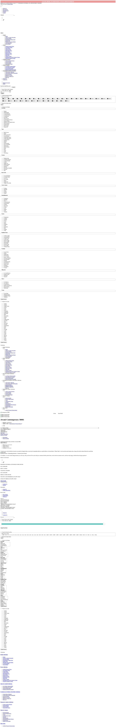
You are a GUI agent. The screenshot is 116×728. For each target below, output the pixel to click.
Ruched (5, 169)
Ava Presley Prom (8, 361)
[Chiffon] (3, 576)
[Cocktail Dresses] (5, 545)
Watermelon (6, 325)
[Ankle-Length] (3, 580)
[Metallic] (2, 565)
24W (11, 101)
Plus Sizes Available (8, 168)
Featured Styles (8, 398)
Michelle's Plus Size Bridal (10, 355)
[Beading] (3, 570)
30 (82, 98)
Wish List (5, 8)
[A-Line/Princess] (3, 591)
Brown (5, 335)
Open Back (6, 165)
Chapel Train (6, 238)
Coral (5, 330)
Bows (5, 200)
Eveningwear (7, 405)
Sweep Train (6, 244)
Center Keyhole (7, 160)
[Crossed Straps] (4, 559)
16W (98, 98)
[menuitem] (59, 8)
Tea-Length (6, 245)
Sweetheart (6, 266)
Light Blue (6, 312)
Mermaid (6, 275)
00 (9, 98)
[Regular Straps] (4, 602)
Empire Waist (6, 274)
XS (44, 101)
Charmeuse (6, 217)
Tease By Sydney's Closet (10, 372)
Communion (6, 116)
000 (5, 98)
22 (63, 98)
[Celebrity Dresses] (4, 554)
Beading (5, 199)
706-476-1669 (10, 4)
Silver (5, 338)
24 (68, 98)
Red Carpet (6, 125)
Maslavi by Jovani (9, 385)
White (5, 340)
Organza (5, 224)
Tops (5, 150)
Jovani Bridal (7, 357)
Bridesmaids (6, 112)
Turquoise (6, 311)
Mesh (5, 223)
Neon (5, 190)
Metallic (5, 189)
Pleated (5, 166)
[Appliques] (3, 569)
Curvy (6, 400)
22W (5, 101)
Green (5, 307)
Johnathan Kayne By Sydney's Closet (12, 371)
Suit (5, 149)
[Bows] (3, 571)
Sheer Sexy (6, 145)
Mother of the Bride (9, 406)
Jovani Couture (8, 393)
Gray (5, 337)
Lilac (5, 318)
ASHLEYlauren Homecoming (11, 410)
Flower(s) (6, 205)
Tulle (5, 230)
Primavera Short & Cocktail (10, 379)
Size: (1, 427)
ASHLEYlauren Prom (9, 360)
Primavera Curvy (8, 368)
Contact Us (5, 484)
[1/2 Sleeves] (4, 596)
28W (22, 101)
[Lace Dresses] (4, 551)
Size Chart (2, 432)
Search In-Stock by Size (7, 95)
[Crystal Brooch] (3, 572)
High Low (6, 163)
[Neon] (2, 566)
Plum (5, 326)
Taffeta (5, 229)
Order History (5, 495)
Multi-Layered (7, 164)
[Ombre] (2, 567)
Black (5, 336)
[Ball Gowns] (4, 548)
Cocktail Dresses (7, 114)
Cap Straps (6, 293)
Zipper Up (6, 181)
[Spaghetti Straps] (4, 604)
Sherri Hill (7, 369)
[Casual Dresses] (5, 544)
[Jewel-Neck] (4, 588)
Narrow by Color (5, 301)
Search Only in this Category (7, 89)
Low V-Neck (6, 256)
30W (28, 101)
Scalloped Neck (7, 261)
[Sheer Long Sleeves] (4, 599)
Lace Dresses (6, 136)
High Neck (6, 254)
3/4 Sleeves (6, 283)
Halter (5, 253)
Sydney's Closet (8, 370)
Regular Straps (7, 294)
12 (39, 98)
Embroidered (6, 203)
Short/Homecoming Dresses (10, 404)
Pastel (5, 193)
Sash (5, 210)
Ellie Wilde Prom (8, 364)
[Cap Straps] (4, 601)
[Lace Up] (4, 560)
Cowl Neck (6, 252)
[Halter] (4, 586)
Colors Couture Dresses (9, 391)
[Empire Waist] (3, 592)
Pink (5, 321)
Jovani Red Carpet (8, 394)
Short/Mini (6, 243)
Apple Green (6, 306)
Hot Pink (6, 323)
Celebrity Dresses (7, 159)
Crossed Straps (7, 176)
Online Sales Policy (4, 434)
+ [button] (3, 348)
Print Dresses (6, 143)
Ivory (5, 331)
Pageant (6, 402)
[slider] (104, 524)
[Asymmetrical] (3, 581)
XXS (39, 101)
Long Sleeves (6, 284)
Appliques (6, 198)
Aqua (5, 309)
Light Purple (6, 319)
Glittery (5, 188)
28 (77, 98)
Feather (5, 204)
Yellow (5, 303)
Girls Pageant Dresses (8, 119)
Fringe (5, 206)
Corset (5, 162)
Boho (5, 133)
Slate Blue (6, 313)
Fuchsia (5, 324)
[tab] (59, 352)
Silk (5, 228)
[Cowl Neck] (4, 585)
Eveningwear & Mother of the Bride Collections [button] (12, 380)
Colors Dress (7, 362)
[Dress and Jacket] (4, 550)
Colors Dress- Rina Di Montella (11, 383)
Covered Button (7, 175)
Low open (6, 179)
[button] (4, 35)
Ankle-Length (6, 235)
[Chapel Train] (3, 582)
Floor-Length (6, 240)
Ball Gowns (6, 132)
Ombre (5, 192)
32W (34, 101)
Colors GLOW (8, 363)
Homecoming (6, 121)
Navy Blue (6, 315)
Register (4, 11)
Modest (5, 140)
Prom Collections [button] (6, 358)
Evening (5, 117)
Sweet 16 (6, 127)
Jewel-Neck (6, 255)
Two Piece (6, 153)
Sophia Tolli (7, 353)
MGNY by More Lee (9, 387)
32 (87, 98)
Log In (4, 12)
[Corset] (4, 556)
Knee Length (6, 241)
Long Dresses (6, 139)
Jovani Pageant (8, 392)
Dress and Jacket (7, 134)
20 (58, 98)
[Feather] (3, 577)
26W (16, 101)
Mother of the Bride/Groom (9, 122)
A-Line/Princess (7, 273)
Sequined (6, 226)
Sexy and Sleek (7, 144)
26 (72, 98)
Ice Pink (5, 320)
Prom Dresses (6, 123)
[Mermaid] (3, 593)
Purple (5, 317)
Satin (5, 225)
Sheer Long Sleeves (8, 285)
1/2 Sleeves (6, 282)
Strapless (5, 265)
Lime (5, 308)
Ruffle (5, 209)
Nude (5, 332)
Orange (5, 329)
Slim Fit (5, 276)
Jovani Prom (7, 366)
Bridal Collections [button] (6, 347)
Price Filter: (4, 90)
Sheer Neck (6, 264)
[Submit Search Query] (14, 517)
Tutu (5, 151)
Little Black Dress (7, 137)
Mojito (5, 305)
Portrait (5, 260)
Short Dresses (6, 146)
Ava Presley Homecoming (10, 375)
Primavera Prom (8, 367)
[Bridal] (5, 542)
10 (35, 98)
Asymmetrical (6, 236)
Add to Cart (3, 430)
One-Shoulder (6, 259)
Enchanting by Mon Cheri (10, 352)
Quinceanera (6, 124)
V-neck (5, 267)
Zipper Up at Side (7, 183)
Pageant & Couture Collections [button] (9, 389)
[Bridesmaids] (5, 543)
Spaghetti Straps (7, 295)
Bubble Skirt (6, 158)
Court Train (6, 239)
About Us (5, 489)
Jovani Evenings (8, 384)
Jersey (5, 220)
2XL (68, 101)
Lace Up (5, 178)
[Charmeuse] (3, 574)
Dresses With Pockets (9, 399)
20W (109, 98)
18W (104, 98)
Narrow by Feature (6, 107)
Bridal (5, 111)
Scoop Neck (6, 262)
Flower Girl (6, 118)
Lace (5, 208)
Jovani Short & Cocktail (9, 377)
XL (62, 101)
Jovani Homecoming (9, 378)
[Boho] (4, 549)
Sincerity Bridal (8, 351)
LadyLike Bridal (8, 356)
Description (5, 437)
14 (44, 98)
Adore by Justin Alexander (10, 350)
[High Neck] (4, 587)
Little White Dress (7, 138)
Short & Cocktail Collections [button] (8, 373)
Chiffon (5, 218)
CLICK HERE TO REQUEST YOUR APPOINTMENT (58, 1)
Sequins (5, 211)
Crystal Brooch (7, 202)
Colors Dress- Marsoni (9, 382)
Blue (5, 314)
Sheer (5, 180)
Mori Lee (7, 388)
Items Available (6, 438)
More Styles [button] (5, 407)
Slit (4, 170)
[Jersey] (3, 578)
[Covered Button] (4, 558)
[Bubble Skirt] (4, 553)
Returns (4, 485)
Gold (5, 334)
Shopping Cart (5, 10)
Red (5, 328)
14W (92, 98)
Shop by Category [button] (6, 395)
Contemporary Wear (9, 401)
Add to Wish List (4, 431)
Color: (1, 429)
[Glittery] (2, 564)
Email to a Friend (3, 435)
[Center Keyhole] (4, 555)
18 (54, 98)
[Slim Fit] (3, 594)
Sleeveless (6, 288)
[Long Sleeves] (4, 598)
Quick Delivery (19, 423)
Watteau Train (6, 246)
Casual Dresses (7, 113)
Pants (5, 142)
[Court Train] (3, 583)
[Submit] (14, 15)
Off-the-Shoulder (7, 258)
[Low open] (4, 561)
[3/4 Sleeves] (4, 597)
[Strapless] (4, 605)
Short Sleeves (6, 286)
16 (49, 98)
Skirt (5, 148)
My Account (5, 9)
